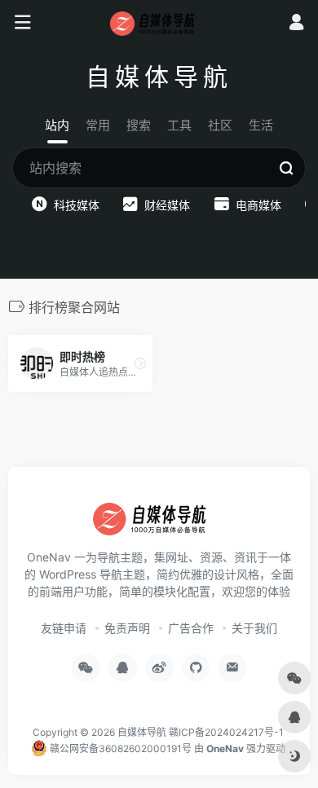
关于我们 (254, 628)
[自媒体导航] (159, 23)
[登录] (296, 24)
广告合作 (191, 628)
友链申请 (63, 628)
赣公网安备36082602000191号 (119, 748)
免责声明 (127, 628)
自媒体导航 (141, 732)
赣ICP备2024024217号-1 (226, 732)
